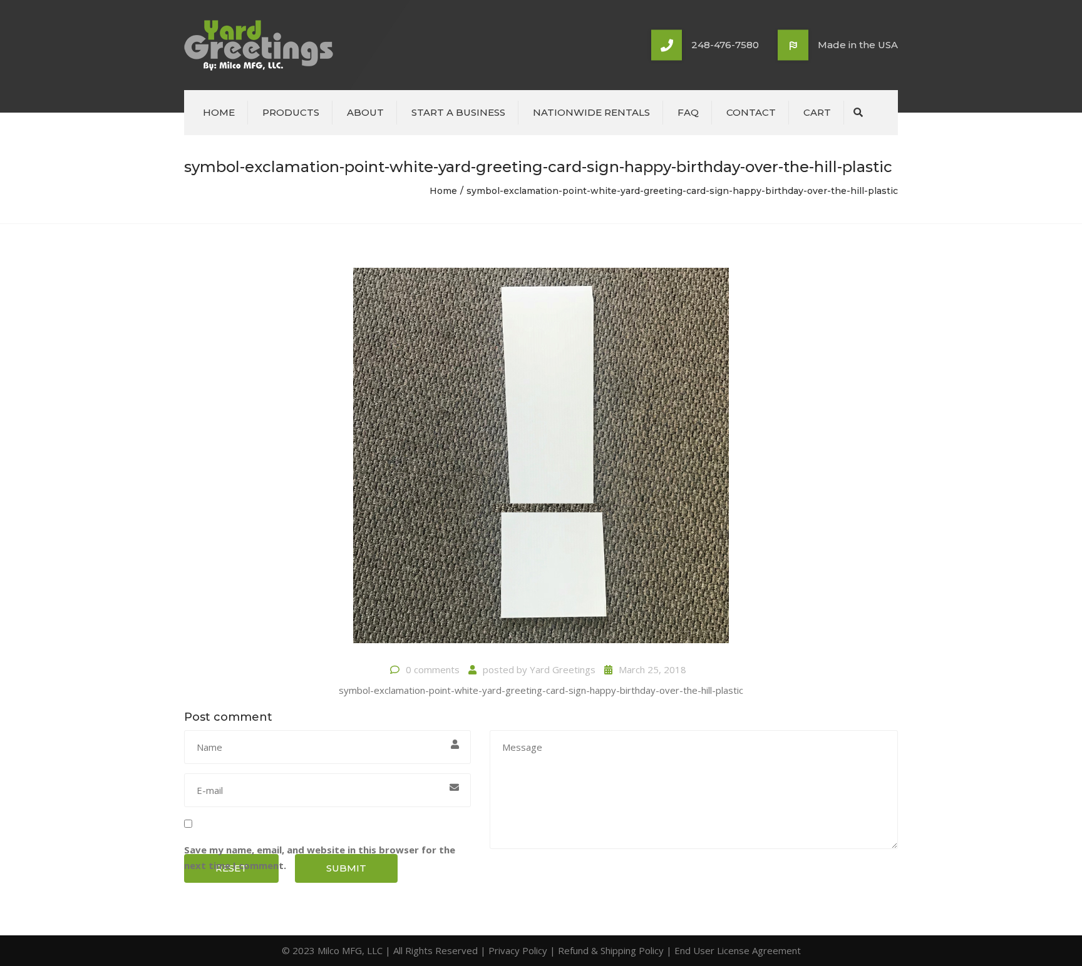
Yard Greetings (562, 669)
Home (219, 112)
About (365, 112)
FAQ (688, 112)
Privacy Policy (517, 950)
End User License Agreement (737, 950)
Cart (817, 112)
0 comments (433, 669)
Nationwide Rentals (591, 112)
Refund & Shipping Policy (611, 950)
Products (290, 112)
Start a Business (458, 112)
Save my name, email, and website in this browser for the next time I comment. (319, 857)
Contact (751, 112)
